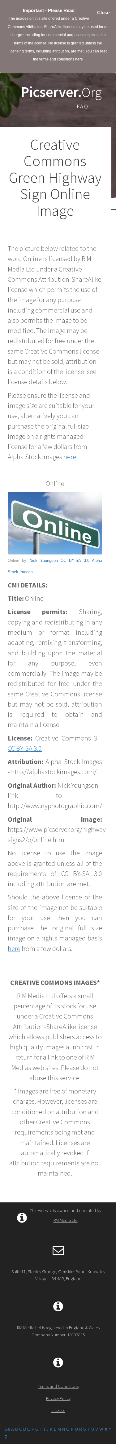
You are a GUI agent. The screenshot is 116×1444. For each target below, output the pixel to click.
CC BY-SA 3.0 (75, 560)
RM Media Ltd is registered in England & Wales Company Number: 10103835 (58, 1331)
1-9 (7, 1429)
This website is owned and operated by (65, 1215)
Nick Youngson (43, 560)
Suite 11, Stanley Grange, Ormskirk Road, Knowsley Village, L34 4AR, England (58, 1274)
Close (103, 12)
